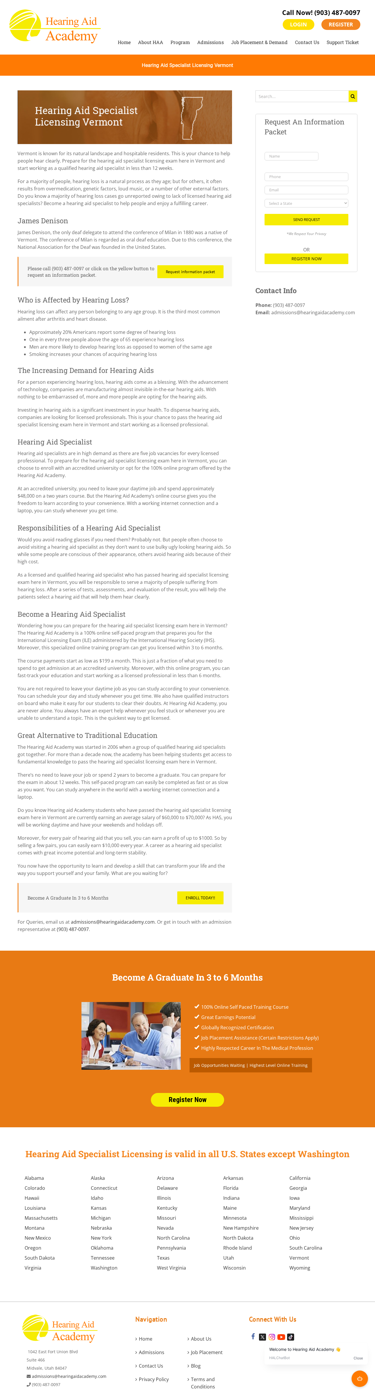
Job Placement (207, 1352)
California (300, 1178)
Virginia (33, 1268)
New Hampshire (241, 1228)
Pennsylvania (171, 1248)
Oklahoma (102, 1248)
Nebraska (101, 1228)
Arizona (165, 1178)
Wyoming (299, 1268)
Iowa (294, 1198)
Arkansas (233, 1178)
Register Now (307, 258)
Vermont (299, 1258)
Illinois (164, 1198)
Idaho (97, 1198)
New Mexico (38, 1238)
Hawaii (32, 1198)
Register (341, 24)
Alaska (98, 1178)
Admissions (151, 1352)
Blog (196, 1366)
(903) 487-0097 (337, 12)
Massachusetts (41, 1218)
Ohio (294, 1238)
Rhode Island (237, 1248)
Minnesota (235, 1218)
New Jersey (301, 1228)
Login (298, 24)
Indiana (231, 1198)
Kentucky (167, 1208)
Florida (230, 1188)
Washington (104, 1268)
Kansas (99, 1208)
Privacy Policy (154, 1379)
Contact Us (151, 1366)
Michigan (101, 1218)
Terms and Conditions (203, 1383)
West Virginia (171, 1268)
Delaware (167, 1188)
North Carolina (173, 1238)
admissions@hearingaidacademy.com (113, 922)
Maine (230, 1208)
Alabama (34, 1178)
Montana (35, 1228)
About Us (201, 1339)
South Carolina (305, 1248)
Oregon (33, 1248)
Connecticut (104, 1188)
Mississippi (301, 1218)
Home (145, 1339)
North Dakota (238, 1238)
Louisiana (35, 1208)
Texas (163, 1258)
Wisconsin (234, 1268)
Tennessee (103, 1258)
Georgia (298, 1188)
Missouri (166, 1218)
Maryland (299, 1208)
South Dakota (40, 1258)
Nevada (165, 1228)
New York (101, 1238)
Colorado (35, 1188)
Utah (228, 1258)
